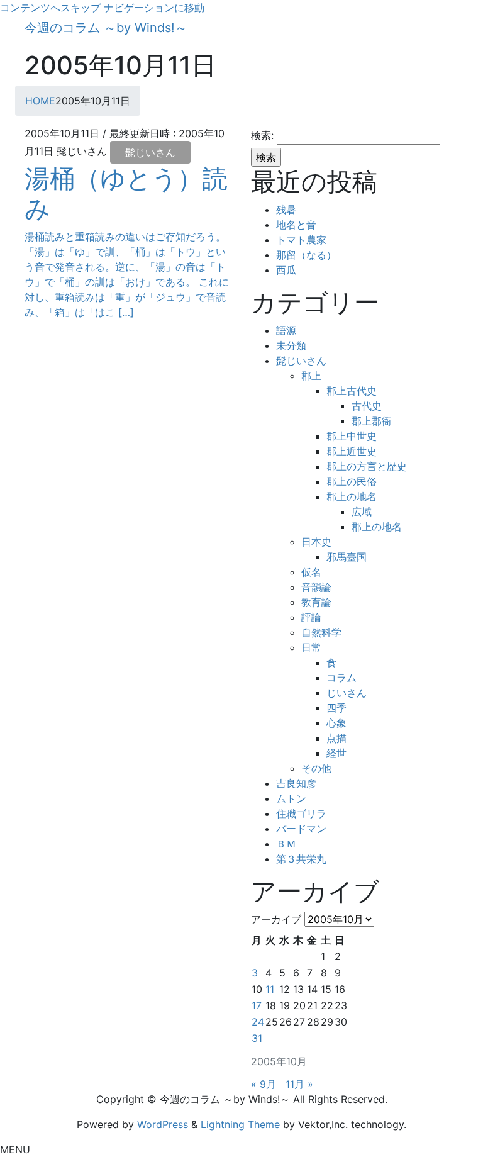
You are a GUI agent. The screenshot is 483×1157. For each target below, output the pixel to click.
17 (257, 1005)
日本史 (316, 541)
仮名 (311, 572)
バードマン (301, 828)
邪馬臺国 (346, 557)
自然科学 (321, 632)
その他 (316, 768)
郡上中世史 (351, 436)
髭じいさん (150, 152)
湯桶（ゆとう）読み (126, 193)
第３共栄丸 (301, 858)
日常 (311, 647)
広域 (362, 511)
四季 (336, 707)
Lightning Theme (240, 1124)
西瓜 (286, 270)
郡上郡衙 (372, 421)
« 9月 (263, 1084)
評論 (311, 617)
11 (269, 989)
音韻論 (316, 587)
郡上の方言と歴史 (366, 466)
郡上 (311, 375)
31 (257, 1038)
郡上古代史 (351, 390)
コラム (341, 677)
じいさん (346, 692)
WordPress (162, 1124)
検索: (262, 135)
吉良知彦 (296, 783)
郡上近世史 (351, 451)
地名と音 (296, 224)
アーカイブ (276, 919)
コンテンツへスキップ (50, 7)
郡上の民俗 (351, 481)
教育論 (316, 602)
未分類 (291, 345)
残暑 (286, 209)
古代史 (367, 406)
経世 (336, 753)
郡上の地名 (351, 496)
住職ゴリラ (301, 813)
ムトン (291, 798)
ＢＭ (286, 843)
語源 (286, 330)
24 (258, 1021)
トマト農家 (301, 239)
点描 (336, 738)
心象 (336, 723)
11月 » (299, 1084)
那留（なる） (306, 255)
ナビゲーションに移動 (154, 7)
